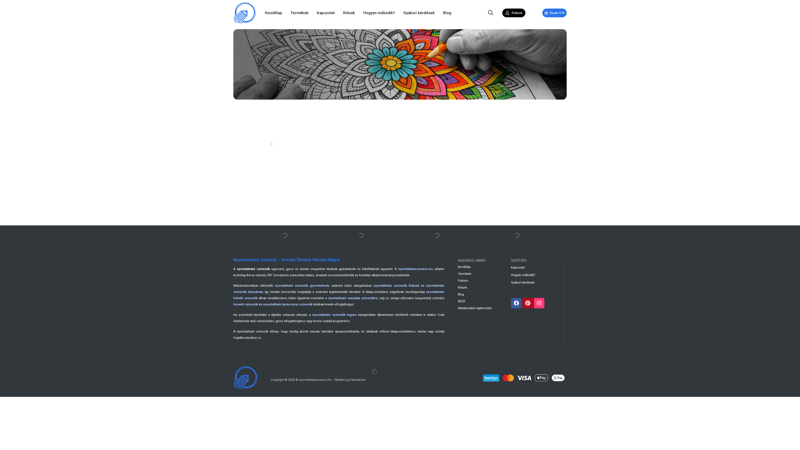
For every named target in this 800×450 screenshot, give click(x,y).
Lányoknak (249, 155)
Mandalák (248, 135)
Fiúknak (247, 161)
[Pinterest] (527, 303)
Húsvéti (246, 168)
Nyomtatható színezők (263, 129)
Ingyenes (248, 174)
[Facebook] (516, 303)
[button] (490, 13)
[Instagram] (539, 303)
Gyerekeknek (250, 148)
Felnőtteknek (250, 142)
